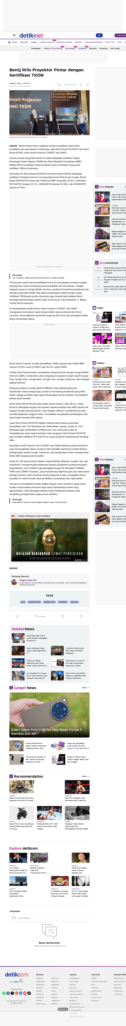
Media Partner (96, 991)
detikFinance (40, 984)
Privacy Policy (96, 997)
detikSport (39, 994)
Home (14, 42)
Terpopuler (36, 48)
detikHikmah (55, 1000)
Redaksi (94, 978)
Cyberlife (24, 42)
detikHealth (55, 984)
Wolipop (54, 988)
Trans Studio (73, 997)
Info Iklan (95, 994)
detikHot (39, 991)
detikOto (39, 1000)
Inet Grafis (115, 48)
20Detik (54, 994)
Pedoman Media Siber (99, 981)
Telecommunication (93, 42)
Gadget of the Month (54, 47)
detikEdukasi (40, 981)
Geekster (83, 47)
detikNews (39, 978)
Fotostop (104, 48)
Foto (120, 42)
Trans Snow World (75, 994)
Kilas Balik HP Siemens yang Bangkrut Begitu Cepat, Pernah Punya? (39, 502)
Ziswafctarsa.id (74, 1004)
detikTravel (55, 978)
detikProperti (40, 1004)
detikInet (39, 988)
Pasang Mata (74, 981)
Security (93, 48)
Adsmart (72, 984)
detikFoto (54, 997)
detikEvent (73, 988)
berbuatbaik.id (74, 978)
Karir (93, 984)
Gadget (34, 42)
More (84, 688)
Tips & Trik (110, 42)
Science (78, 42)
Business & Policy (64, 42)
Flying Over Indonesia (76, 1007)
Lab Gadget (71, 47)
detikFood (54, 981)
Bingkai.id (72, 1000)
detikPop (54, 1004)
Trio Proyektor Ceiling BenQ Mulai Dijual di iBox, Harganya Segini (38, 278)
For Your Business (75, 1010)
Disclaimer (95, 1000)
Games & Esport (48, 41)
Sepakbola (40, 997)
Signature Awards (75, 991)
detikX (53, 991)
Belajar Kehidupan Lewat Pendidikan (34, 516)
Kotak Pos (95, 988)
